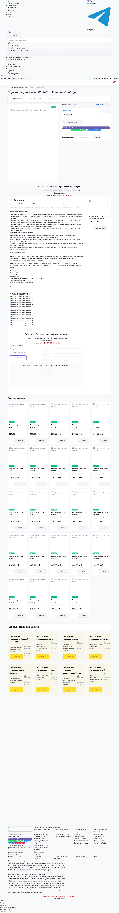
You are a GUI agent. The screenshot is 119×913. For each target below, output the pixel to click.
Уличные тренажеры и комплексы (19, 57)
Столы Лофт (98, 832)
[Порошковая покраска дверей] (106, 676)
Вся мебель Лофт (100, 843)
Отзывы (10, 16)
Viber (91, 1)
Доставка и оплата (60, 856)
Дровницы (11, 64)
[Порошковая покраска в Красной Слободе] (27, 650)
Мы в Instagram (19, 843)
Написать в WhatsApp (78, 130)
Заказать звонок (59, 54)
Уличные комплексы (41, 832)
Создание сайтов (49, 896)
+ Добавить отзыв (18, 357)
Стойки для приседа (41, 845)
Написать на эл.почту (15, 856)
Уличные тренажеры (41, 834)
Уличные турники (40, 838)
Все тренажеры (39, 852)
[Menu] (12, 75)
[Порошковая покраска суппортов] (106, 645)
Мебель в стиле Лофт (15, 66)
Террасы (11, 71)
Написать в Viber (68, 127)
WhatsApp (92, 3)
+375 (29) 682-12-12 (16, 46)
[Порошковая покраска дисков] (80, 645)
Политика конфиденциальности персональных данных (26, 874)
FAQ (9, 12)
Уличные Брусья (39, 836)
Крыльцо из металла (81, 841)
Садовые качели (13, 73)
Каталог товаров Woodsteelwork (19, 87)
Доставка (11, 10)
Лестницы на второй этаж (16, 59)
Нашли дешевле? (67, 110)
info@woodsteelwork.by (17, 48)
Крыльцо (11, 62)
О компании (12, 5)
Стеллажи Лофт (99, 836)
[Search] (14, 75)
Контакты (11, 19)
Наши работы (12, 8)
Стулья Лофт (98, 834)
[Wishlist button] (103, 111)
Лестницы (57, 832)
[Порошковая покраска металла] (53, 645)
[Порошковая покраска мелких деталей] (27, 680)
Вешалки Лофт (99, 841)
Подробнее (16, 656)
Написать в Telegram (94, 130)
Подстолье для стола (61, 834)
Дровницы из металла (81, 838)
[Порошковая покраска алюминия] (53, 676)
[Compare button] (108, 111)
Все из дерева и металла (62, 836)
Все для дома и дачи (81, 843)
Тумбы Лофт (98, 838)
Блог (9, 14)
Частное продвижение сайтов (66, 896)
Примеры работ (79, 856)
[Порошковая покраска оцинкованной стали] (80, 680)
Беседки (10, 68)
